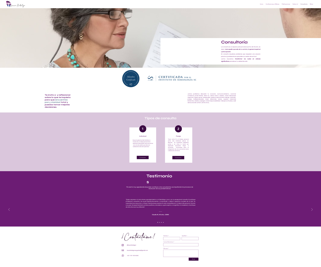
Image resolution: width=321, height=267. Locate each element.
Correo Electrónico (168, 241)
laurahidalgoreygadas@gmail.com (137, 250)
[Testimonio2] (159, 222)
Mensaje (165, 248)
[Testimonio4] (163, 222)
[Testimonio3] (161, 222)
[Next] (312, 209)
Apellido (184, 235)
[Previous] (9, 209)
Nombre (165, 235)
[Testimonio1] (157, 222)
